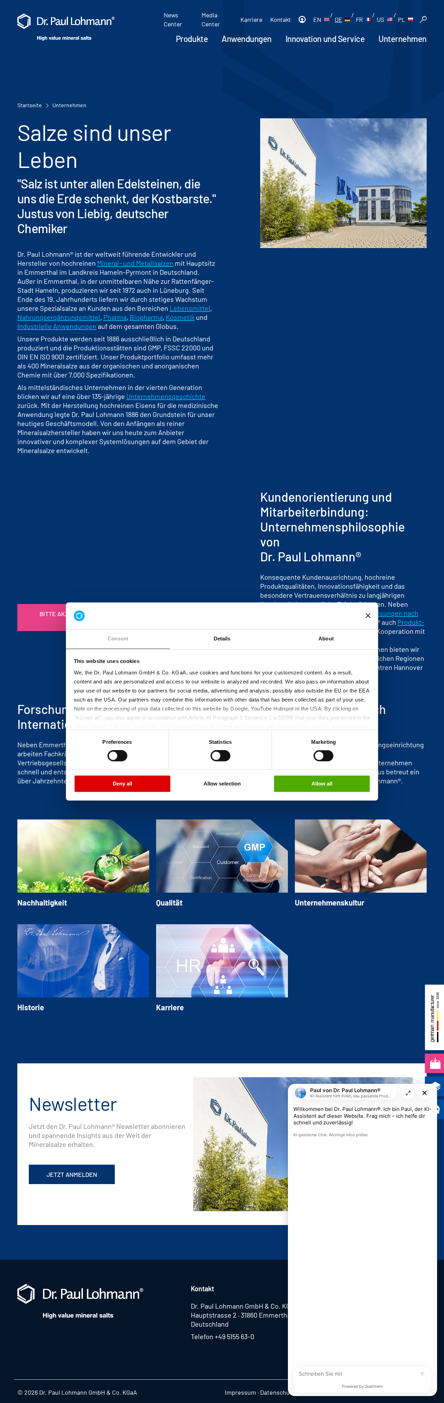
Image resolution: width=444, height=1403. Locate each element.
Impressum (240, 1392)
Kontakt (280, 19)
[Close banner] (368, 615)
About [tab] (326, 638)
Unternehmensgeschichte (165, 396)
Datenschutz (277, 1392)
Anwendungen (247, 39)
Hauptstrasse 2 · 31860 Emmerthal (241, 1315)
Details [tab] (222, 638)
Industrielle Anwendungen (56, 326)
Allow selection (222, 783)
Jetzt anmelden (71, 1174)
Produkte (192, 39)
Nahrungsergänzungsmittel (58, 317)
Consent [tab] (118, 638)
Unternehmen (402, 39)
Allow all (321, 783)
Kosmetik (180, 317)
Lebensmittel (190, 308)
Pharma (115, 317)
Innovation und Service (325, 39)
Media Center (211, 19)
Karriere (251, 19)
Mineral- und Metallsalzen (135, 263)
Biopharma (146, 317)
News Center (173, 19)
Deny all (122, 783)
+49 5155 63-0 (234, 1336)
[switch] (117, 756)
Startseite (29, 105)
